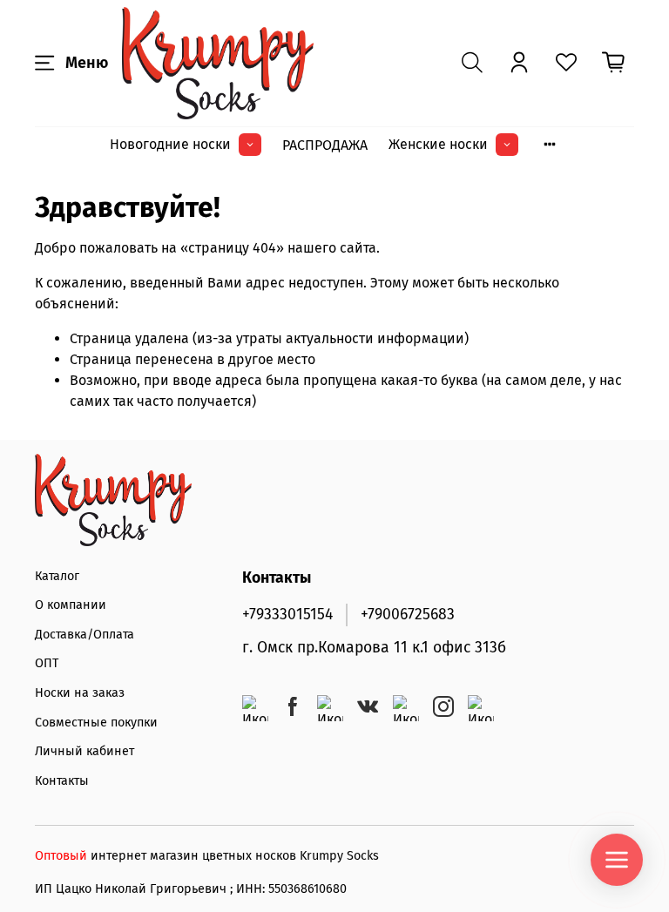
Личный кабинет (84, 751)
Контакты (62, 781)
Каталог (57, 576)
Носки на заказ (80, 693)
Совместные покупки (96, 722)
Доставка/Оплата (84, 634)
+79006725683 (408, 614)
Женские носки (438, 144)
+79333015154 (287, 614)
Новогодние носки (170, 144)
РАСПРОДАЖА (325, 145)
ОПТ (46, 663)
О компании (70, 605)
